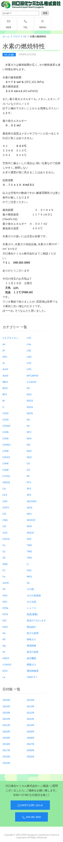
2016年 (6, 756)
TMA (29, 545)
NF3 (29, 432)
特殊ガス (31, 639)
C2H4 (6, 419)
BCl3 (5, 388)
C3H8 (6, 450)
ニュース (31, 608)
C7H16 (6, 476)
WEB (8, 27)
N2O (29, 394)
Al (4, 350)
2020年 (6, 731)
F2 (4, 570)
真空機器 (31, 658)
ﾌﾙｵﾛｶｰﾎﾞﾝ (32, 677)
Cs (4, 545)
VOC (29, 570)
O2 (28, 463)
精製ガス (31, 664)
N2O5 (30, 413)
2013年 (30, 706)
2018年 (6, 744)
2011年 (30, 718)
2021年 (6, 725)
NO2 (29, 450)
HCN (5, 626)
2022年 (6, 718)
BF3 (5, 394)
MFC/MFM (32, 375)
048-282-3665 (33, 817)
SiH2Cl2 (31, 520)
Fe (4, 576)
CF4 (5, 494)
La (4, 677)
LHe (29, 344)
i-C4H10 (7, 664)
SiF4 (29, 513)
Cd (4, 488)
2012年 (30, 712)
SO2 (29, 538)
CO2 (5, 532)
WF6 (29, 576)
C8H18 (6, 482)
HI (4, 651)
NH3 (29, 438)
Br (4, 400)
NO (28, 444)
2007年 (30, 744)
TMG (29, 551)
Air (4, 344)
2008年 (30, 737)
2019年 (6, 737)
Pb (28, 476)
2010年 (30, 725)
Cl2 (4, 513)
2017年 (6, 750)
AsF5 (5, 369)
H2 (24, 36)
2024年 (6, 706)
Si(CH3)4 (31, 501)
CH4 (5, 501)
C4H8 (6, 469)
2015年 (6, 763)
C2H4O (6, 425)
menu (42, 27)
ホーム (6, 36)
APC (5, 356)
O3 (28, 469)
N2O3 (30, 400)
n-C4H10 (31, 381)
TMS (29, 557)
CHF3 (6, 507)
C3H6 (6, 438)
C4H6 (6, 463)
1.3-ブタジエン (10, 337)
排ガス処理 (32, 633)
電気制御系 (32, 670)
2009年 (30, 731)
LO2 (29, 363)
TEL (25, 27)
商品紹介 (31, 626)
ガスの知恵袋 (34, 595)
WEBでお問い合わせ (32, 805)
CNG (5, 520)
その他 (30, 589)
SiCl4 (29, 507)
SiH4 (29, 526)
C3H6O (6, 444)
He (4, 633)
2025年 (6, 700)
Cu (4, 551)
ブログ (16, 36)
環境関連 (31, 645)
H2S (5, 601)
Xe (28, 582)
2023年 (6, 712)
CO (4, 526)
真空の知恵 (32, 651)
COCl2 (6, 538)
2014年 (30, 700)
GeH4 (6, 582)
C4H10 (6, 457)
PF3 (29, 482)
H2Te (5, 614)
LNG (29, 356)
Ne (28, 425)
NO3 (29, 457)
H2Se (5, 608)
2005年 (30, 756)
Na (28, 419)
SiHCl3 (30, 532)
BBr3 (5, 381)
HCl (4, 620)
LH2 (29, 337)
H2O (5, 595)
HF (4, 639)
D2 (4, 557)
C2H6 (6, 432)
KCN (5, 670)
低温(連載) (32, 614)
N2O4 (30, 407)
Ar (4, 363)
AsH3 (5, 375)
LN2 (29, 350)
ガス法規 (31, 601)
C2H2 (6, 413)
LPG (29, 369)
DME (5, 564)
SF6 (29, 494)
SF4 (29, 488)
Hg (4, 645)
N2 (28, 388)
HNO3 (6, 658)
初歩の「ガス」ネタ (36, 620)
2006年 (30, 750)
